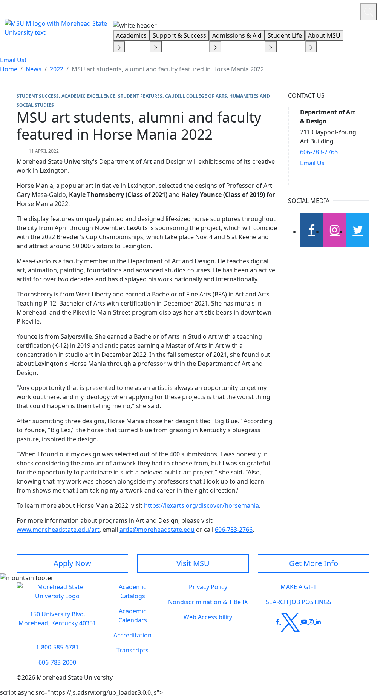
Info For (211, 10)
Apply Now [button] (72, 563)
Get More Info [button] (313, 563)
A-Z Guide (304, 10)
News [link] (33, 69)
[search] (368, 11)
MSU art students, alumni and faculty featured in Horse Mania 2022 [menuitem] (168, 69)
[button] (57, 595)
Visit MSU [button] (193, 563)
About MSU (324, 35)
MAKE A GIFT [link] (298, 587)
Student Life (285, 35)
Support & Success (179, 35)
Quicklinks (256, 10)
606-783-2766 (234, 529)
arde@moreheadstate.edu (157, 529)
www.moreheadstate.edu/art (58, 529)
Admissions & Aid (237, 35)
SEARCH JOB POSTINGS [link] (298, 602)
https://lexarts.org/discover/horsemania (201, 505)
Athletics (340, 10)
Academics (131, 35)
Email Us (312, 163)
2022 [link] (56, 69)
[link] (57, 618)
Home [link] (8, 69)
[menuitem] (8, 69)
